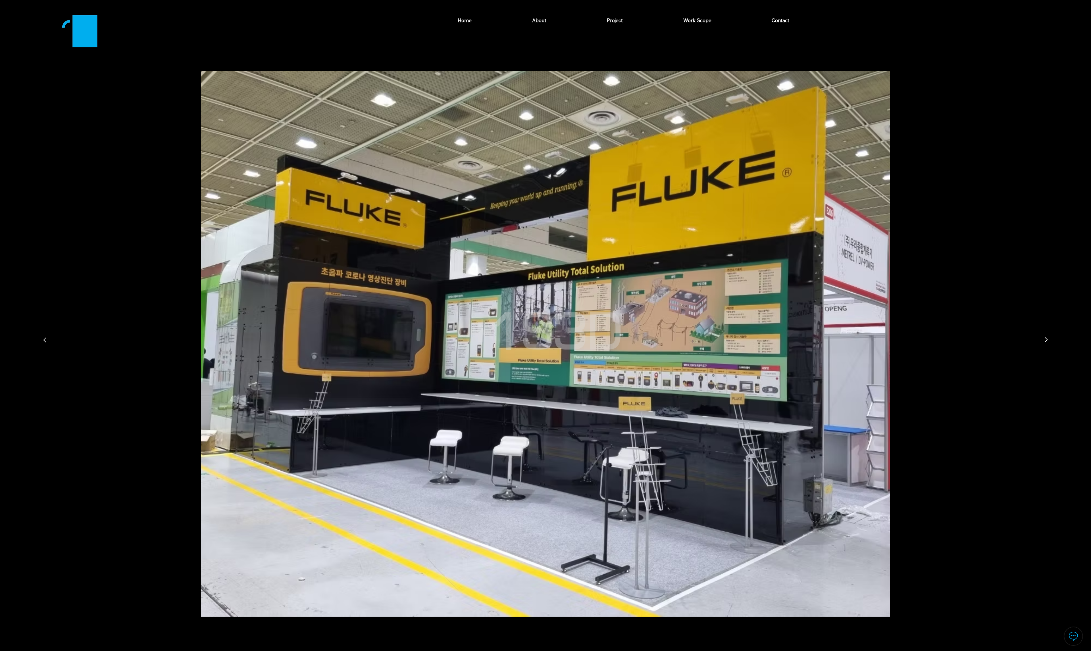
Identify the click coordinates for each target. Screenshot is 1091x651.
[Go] (45, 340)
